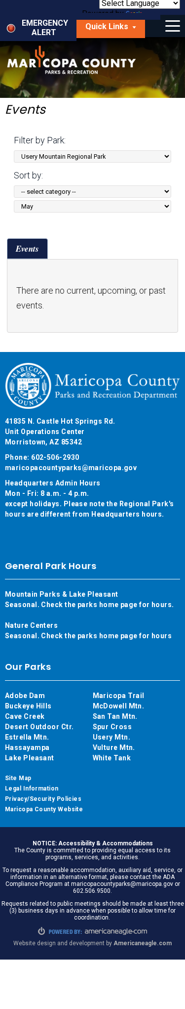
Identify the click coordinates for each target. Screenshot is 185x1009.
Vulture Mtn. (114, 747)
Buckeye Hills (28, 706)
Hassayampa (28, 747)
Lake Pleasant (29, 758)
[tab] (27, 248)
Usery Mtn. (112, 737)
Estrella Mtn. (27, 737)
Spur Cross (112, 727)
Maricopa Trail (119, 696)
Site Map (18, 778)
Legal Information (32, 788)
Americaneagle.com (142, 943)
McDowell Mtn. (119, 706)
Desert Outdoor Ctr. (39, 727)
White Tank (112, 758)
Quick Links (115, 29)
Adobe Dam (25, 696)
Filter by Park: (40, 140)
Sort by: (28, 175)
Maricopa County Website (44, 809)
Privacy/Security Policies (43, 798)
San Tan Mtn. (115, 716)
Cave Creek (25, 716)
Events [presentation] (27, 249)
